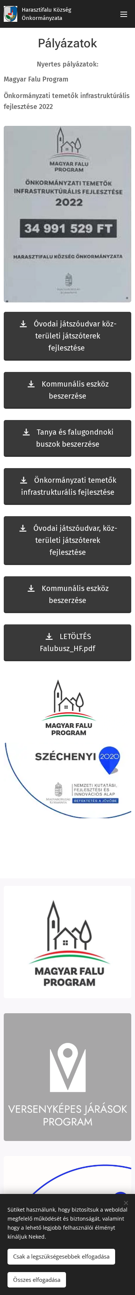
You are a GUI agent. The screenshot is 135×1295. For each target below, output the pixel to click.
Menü (123, 13)
